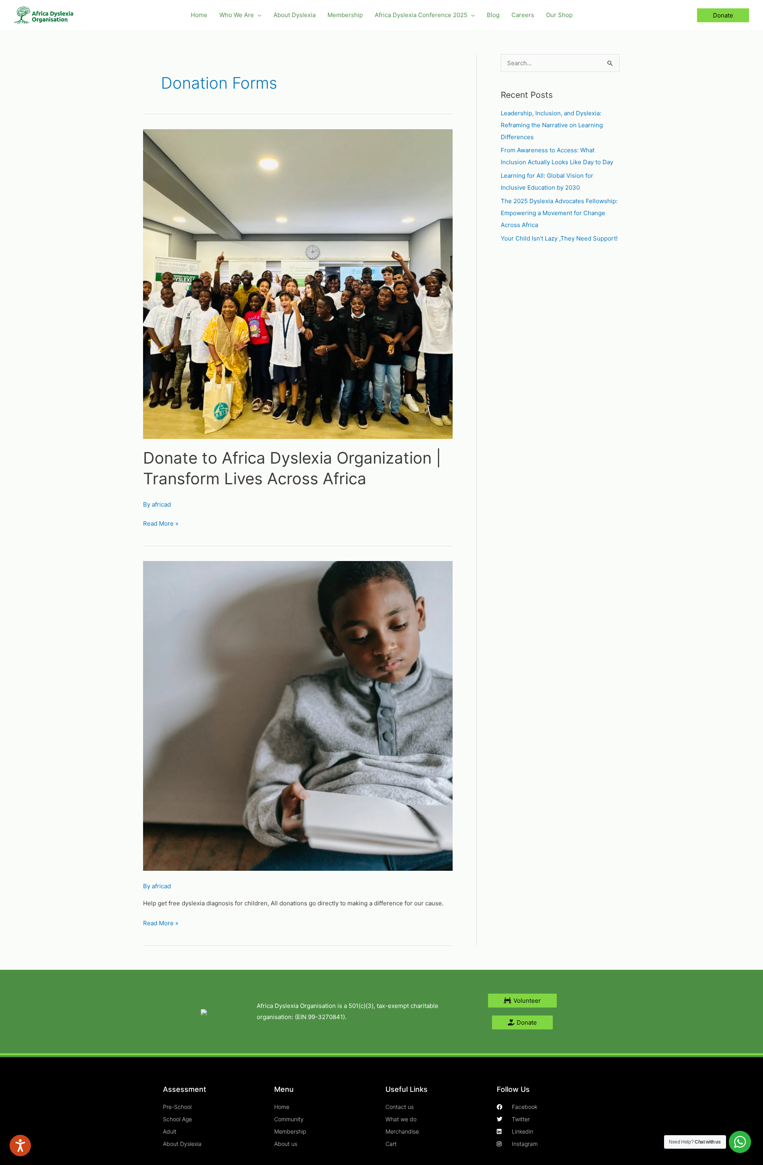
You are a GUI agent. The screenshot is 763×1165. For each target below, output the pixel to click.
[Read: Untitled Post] (298, 715)
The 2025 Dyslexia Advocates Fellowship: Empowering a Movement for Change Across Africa (559, 213)
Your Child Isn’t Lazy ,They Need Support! (559, 238)
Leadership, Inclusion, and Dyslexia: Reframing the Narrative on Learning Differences (552, 125)
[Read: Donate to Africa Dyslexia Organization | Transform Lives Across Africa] (298, 283)
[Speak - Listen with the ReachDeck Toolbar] (20, 1145)
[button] (257, 15)
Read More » (160, 522)
